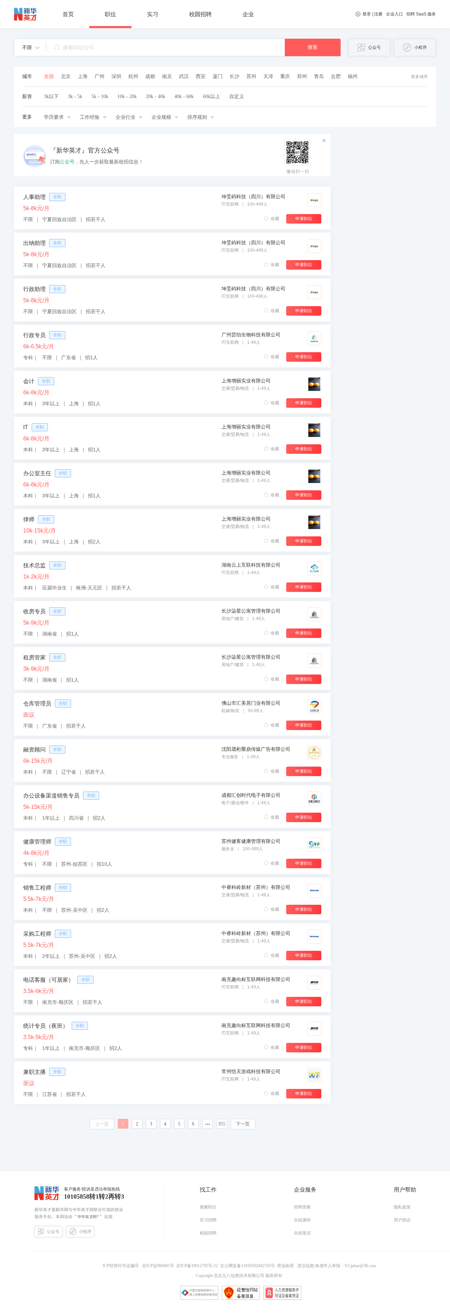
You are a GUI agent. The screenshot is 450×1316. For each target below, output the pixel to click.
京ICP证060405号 (158, 1265)
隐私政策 (402, 1207)
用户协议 (402, 1220)
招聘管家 (302, 1207)
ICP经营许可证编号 (122, 1265)
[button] (30, 47)
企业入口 (394, 14)
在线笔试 (302, 1233)
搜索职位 (208, 1207)
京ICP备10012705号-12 (198, 1265)
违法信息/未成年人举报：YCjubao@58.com (336, 1265)
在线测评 (302, 1220)
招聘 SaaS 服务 (421, 14)
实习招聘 (208, 1220)
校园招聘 (208, 1233)
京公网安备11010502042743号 (248, 1265)
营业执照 (286, 1265)
